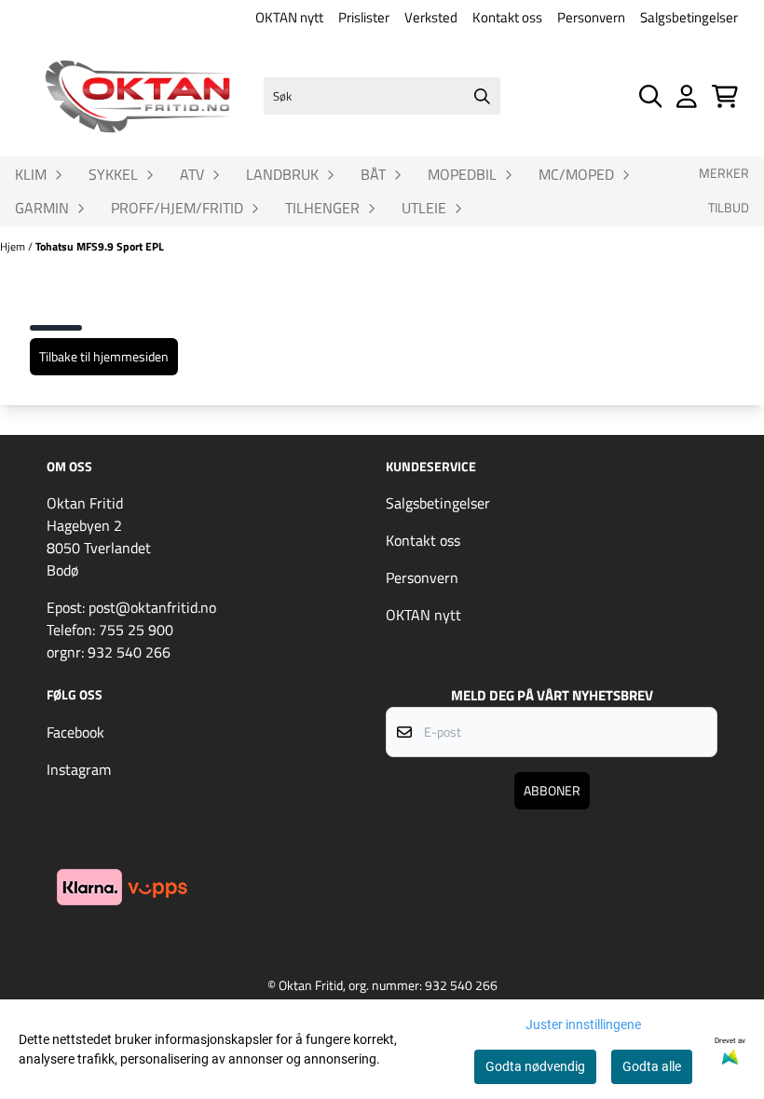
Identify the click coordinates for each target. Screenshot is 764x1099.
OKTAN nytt (289, 17)
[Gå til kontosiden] (686, 96)
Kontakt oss (507, 17)
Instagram (79, 769)
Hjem (14, 246)
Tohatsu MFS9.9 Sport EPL (99, 246)
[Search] (481, 96)
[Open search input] (650, 96)
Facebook (75, 732)
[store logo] (137, 96)
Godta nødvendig (535, 1066)
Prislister (363, 17)
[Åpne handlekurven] (724, 96)
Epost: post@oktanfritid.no (131, 607)
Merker (724, 173)
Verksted (430, 17)
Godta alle (651, 1066)
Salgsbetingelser (689, 17)
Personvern (591, 17)
